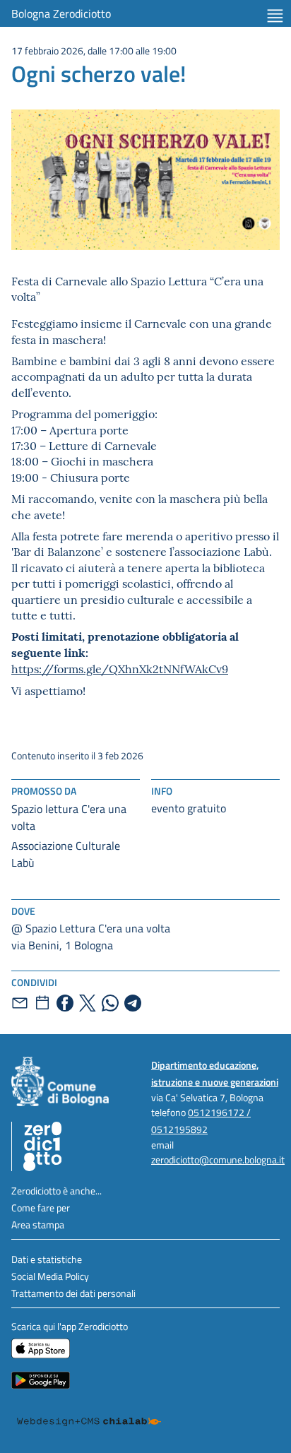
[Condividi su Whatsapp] (110, 1003)
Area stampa (37, 1224)
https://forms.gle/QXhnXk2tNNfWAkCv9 (119, 668)
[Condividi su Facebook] (65, 1003)
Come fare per (40, 1207)
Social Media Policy (50, 1276)
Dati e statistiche (46, 1259)
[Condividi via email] (19, 1003)
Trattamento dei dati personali (73, 1293)
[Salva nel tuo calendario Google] (42, 1003)
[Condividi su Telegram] (132, 1003)
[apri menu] (275, 16)
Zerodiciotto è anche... (56, 1190)
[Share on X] (87, 1003)
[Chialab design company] (89, 1421)
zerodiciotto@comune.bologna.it (218, 1159)
